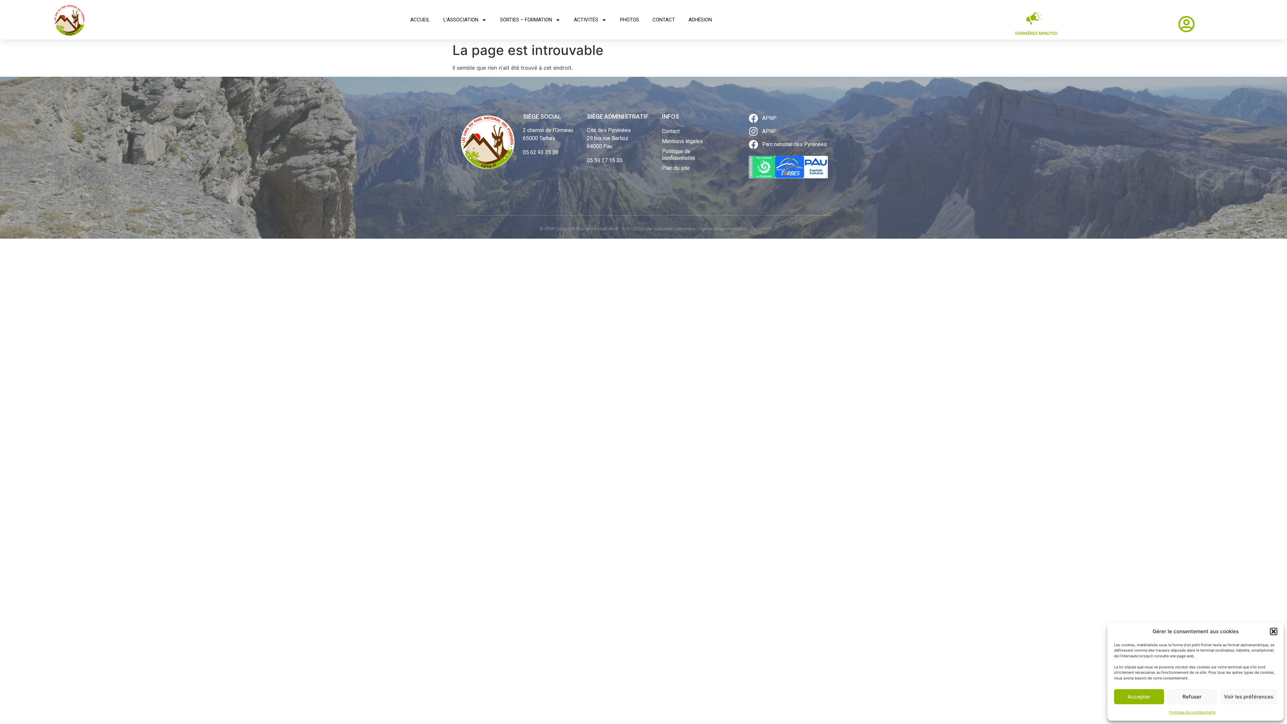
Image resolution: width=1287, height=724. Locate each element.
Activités (586, 20)
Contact (664, 20)
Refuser (1192, 696)
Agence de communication (723, 228)
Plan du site (676, 168)
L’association (460, 20)
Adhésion (700, 20)
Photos (629, 20)
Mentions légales (682, 141)
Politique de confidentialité (1192, 712)
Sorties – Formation (526, 20)
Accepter (1138, 696)
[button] (1273, 631)
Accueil (420, 20)
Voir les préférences (1248, 696)
